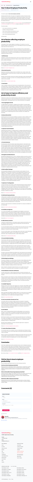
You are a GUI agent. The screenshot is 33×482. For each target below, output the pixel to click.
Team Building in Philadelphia (6, 475)
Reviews (3, 449)
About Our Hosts (4, 448)
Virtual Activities (19, 448)
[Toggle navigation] (30, 2)
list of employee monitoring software (9, 192)
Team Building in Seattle (20, 472)
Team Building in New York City (6, 472)
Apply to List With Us (20, 451)
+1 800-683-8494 (4, 438)
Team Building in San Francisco (21, 469)
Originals (18, 449)
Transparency (4, 454)
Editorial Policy (4, 457)
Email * (3, 399)
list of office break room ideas (8, 339)
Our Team (3, 446)
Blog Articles (19, 456)
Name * (3, 396)
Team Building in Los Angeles (6, 469)
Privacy (12, 479)
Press (2, 460)
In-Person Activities (20, 446)
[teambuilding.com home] (6, 1)
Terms (10, 479)
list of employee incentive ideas (10, 235)
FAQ (2, 451)
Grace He (6, 416)
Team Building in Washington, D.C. (22, 475)
